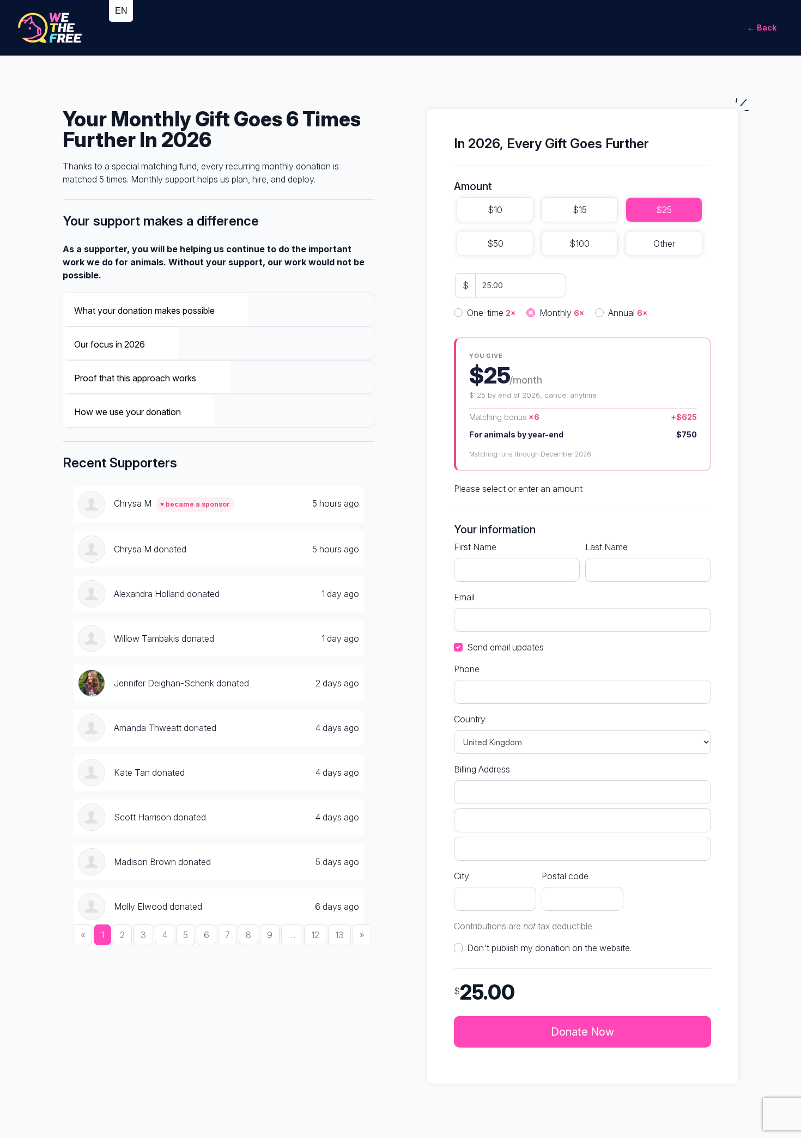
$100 (579, 243)
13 (339, 934)
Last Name (606, 546)
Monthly (561, 312)
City (461, 876)
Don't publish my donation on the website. (549, 947)
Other (664, 243)
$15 (580, 209)
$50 (495, 243)
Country (470, 719)
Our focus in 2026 (109, 344)
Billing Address (482, 769)
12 (315, 934)
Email (464, 597)
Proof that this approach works (135, 378)
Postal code (565, 876)
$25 (664, 209)
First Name (475, 546)
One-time (491, 312)
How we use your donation (127, 411)
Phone (467, 669)
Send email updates (505, 647)
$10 (495, 209)
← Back (761, 27)
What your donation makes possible (144, 310)
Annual (627, 312)
